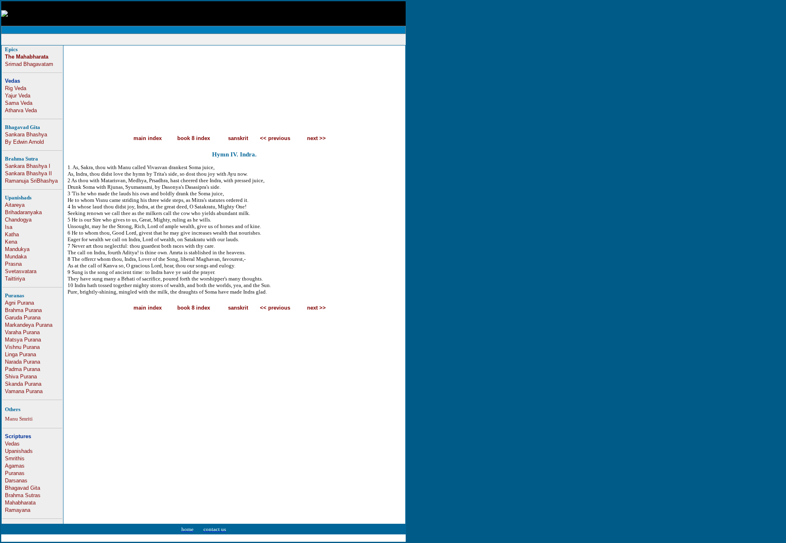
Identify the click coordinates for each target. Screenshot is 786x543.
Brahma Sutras (23, 495)
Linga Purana (20, 354)
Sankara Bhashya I (27, 166)
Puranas (15, 473)
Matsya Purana (23, 340)
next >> (316, 138)
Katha (12, 234)
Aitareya (15, 205)
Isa (8, 227)
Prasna (13, 264)
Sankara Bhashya (26, 134)
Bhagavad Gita (22, 488)
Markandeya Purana (28, 325)
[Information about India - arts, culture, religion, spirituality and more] (4, 14)
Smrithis (15, 458)
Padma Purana (22, 369)
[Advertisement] (203, 39)
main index (147, 138)
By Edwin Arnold (24, 142)
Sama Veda (18, 103)
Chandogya (18, 220)
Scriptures (18, 436)
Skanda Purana (23, 384)
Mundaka (16, 256)
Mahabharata (20, 503)
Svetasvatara (20, 271)
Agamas (15, 466)
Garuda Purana (23, 317)
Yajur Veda (17, 96)
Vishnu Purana (22, 347)
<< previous (275, 138)
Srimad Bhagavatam (29, 64)
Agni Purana (19, 303)
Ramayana (17, 510)
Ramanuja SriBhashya (31, 181)
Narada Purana (22, 362)
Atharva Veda (21, 110)
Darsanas (16, 480)
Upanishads (19, 451)
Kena (11, 242)
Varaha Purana (22, 332)
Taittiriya (15, 279)
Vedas (12, 81)
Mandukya (17, 249)
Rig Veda (15, 88)
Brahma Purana (23, 310)
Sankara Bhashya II (28, 173)
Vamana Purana (24, 391)
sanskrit (238, 138)
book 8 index (193, 138)
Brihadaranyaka (23, 212)
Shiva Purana (21, 376)
